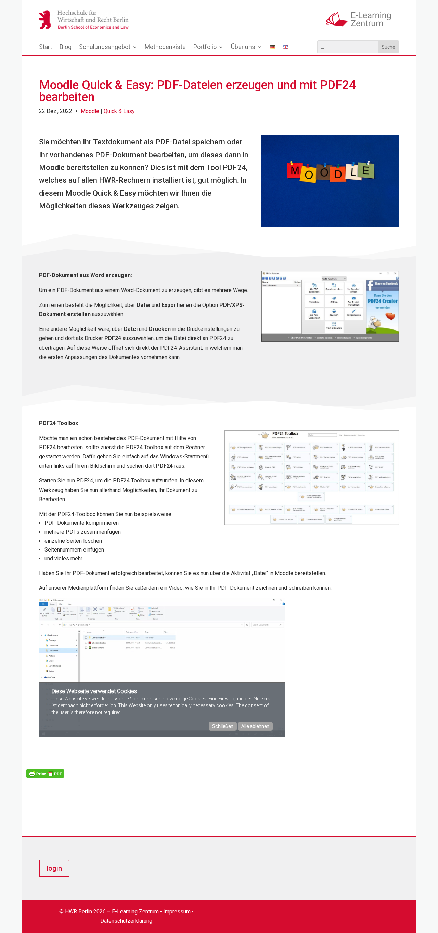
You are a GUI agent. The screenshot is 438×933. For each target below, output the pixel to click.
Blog (66, 47)
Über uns (243, 47)
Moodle (90, 111)
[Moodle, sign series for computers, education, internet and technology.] (330, 225)
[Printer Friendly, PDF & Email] (45, 773)
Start (45, 47)
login (54, 868)
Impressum (177, 911)
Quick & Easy (119, 111)
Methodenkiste (165, 47)
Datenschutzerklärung (126, 921)
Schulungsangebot (104, 47)
